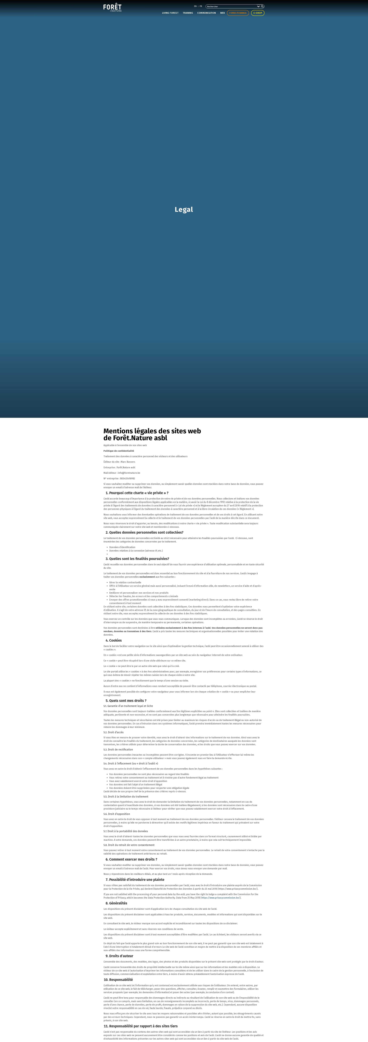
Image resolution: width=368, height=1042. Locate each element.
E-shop (258, 13)
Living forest (170, 13)
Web (222, 13)
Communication (206, 13)
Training (188, 13)
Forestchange (238, 13)
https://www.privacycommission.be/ (220, 897)
